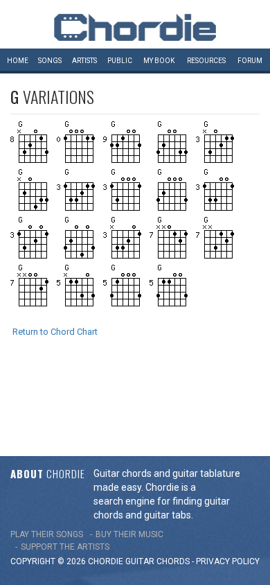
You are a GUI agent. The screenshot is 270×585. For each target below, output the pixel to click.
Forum (249, 60)
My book (158, 60)
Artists (84, 60)
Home (17, 60)
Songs (50, 60)
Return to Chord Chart (55, 331)
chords (173, 561)
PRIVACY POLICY (228, 561)
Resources (206, 60)
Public (119, 60)
